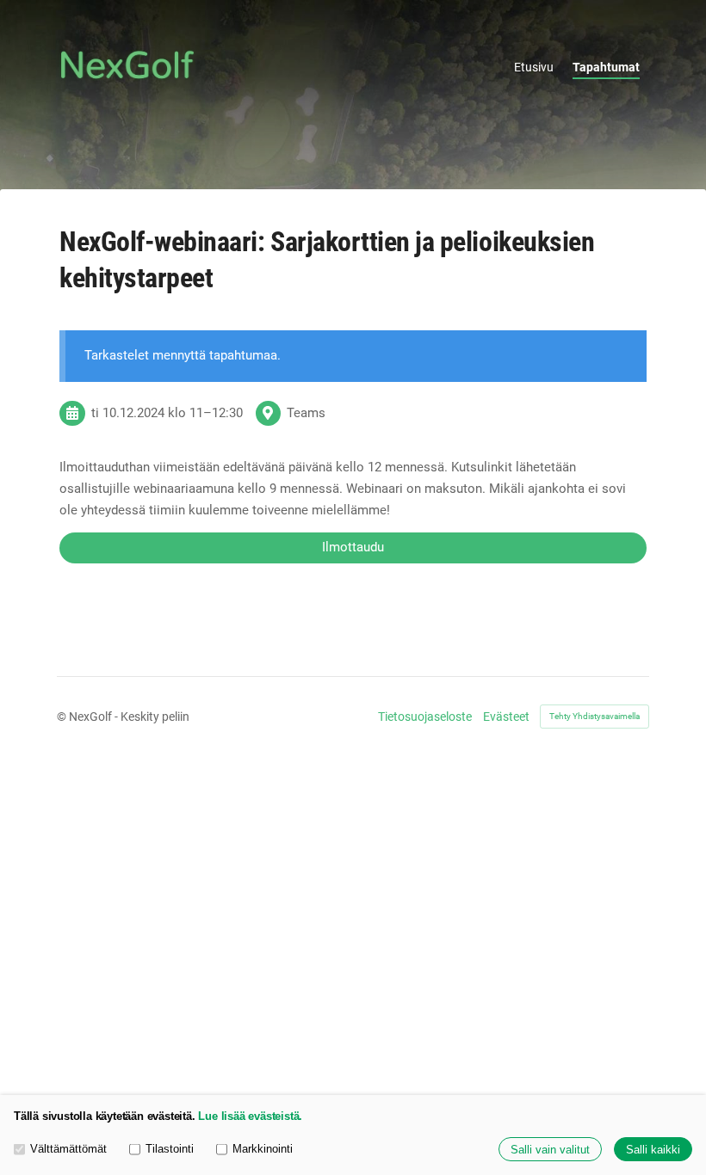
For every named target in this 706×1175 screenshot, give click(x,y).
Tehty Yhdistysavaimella (594, 716)
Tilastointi (170, 1148)
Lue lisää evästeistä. (250, 1116)
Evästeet (506, 717)
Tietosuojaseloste (425, 717)
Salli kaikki (653, 1149)
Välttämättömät (68, 1148)
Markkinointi (262, 1148)
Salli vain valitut (550, 1149)
